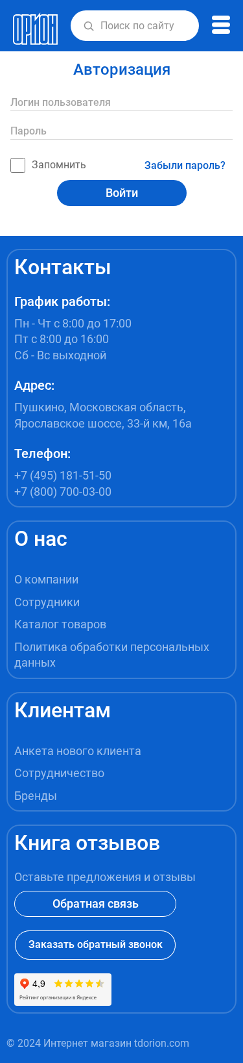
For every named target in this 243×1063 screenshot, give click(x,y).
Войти (122, 192)
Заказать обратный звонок (96, 944)
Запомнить (59, 165)
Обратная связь (95, 903)
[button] (88, 26)
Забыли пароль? (185, 165)
